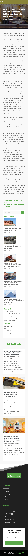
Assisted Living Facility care (11, 314)
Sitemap (19, 553)
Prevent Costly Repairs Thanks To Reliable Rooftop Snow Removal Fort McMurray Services (14, 300)
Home (7, 491)
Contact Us (8, 500)
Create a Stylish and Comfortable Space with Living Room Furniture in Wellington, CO (12, 439)
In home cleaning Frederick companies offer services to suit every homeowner (13, 352)
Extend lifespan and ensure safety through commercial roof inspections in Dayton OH (13, 282)
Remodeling (8, 497)
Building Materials (9, 320)
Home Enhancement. (19, 552)
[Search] (22, 212)
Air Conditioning (8, 311)
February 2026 (7, 335)
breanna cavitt (10, 443)
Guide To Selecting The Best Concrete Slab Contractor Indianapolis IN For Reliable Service (14, 246)
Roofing (7, 494)
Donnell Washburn (11, 356)
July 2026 (6, 328)
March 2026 (7, 333)
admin (6, 19)
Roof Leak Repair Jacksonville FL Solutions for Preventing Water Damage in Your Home (12, 228)
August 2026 (7, 326)
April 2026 (6, 331)
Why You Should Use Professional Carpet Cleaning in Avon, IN (11, 394)
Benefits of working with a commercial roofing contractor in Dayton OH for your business (13, 264)
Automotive (7, 316)
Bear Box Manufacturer (10, 318)
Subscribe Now (14, 543)
